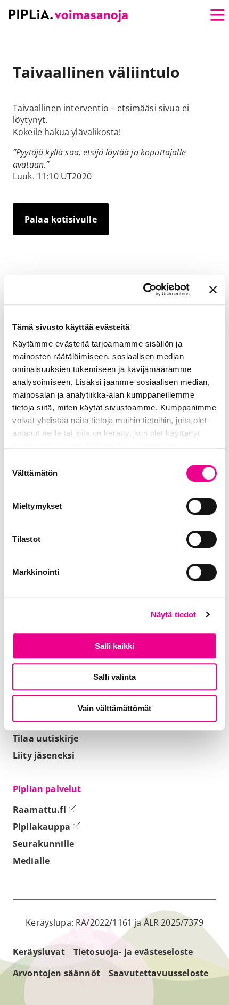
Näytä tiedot (174, 614)
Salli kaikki (114, 645)
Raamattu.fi (45, 809)
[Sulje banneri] (213, 289)
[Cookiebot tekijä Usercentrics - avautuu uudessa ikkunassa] (144, 289)
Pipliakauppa (47, 827)
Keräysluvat (39, 952)
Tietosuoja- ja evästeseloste (133, 952)
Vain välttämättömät (114, 708)
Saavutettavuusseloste (158, 973)
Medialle (31, 861)
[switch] (201, 506)
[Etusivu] (68, 15)
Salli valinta (114, 676)
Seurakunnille (43, 844)
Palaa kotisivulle (60, 219)
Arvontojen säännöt (56, 973)
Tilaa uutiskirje (46, 738)
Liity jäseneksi (44, 755)
